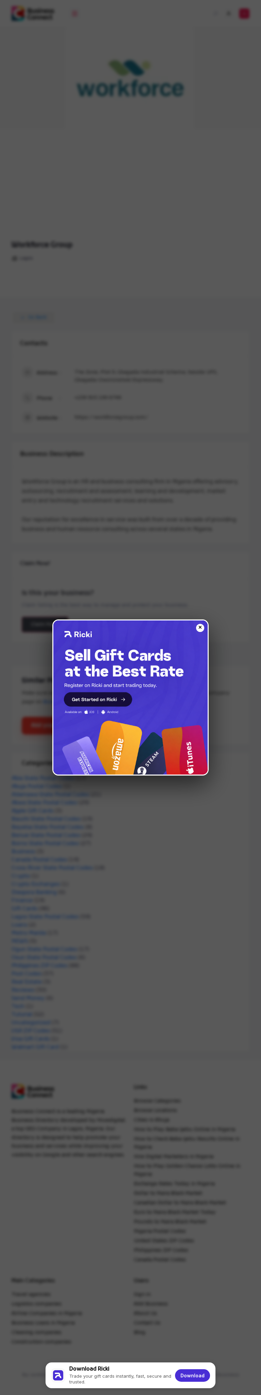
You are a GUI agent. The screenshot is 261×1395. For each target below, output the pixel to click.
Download (192, 1375)
